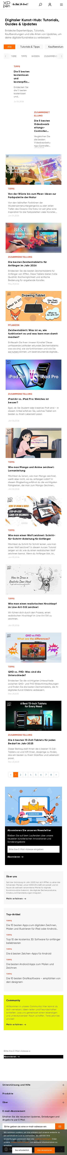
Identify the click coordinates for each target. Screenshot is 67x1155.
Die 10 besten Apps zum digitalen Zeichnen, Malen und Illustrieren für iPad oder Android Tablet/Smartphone (31, 927)
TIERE (13, 56)
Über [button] (5, 1102)
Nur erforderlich (22, 1150)
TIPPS (24, 56)
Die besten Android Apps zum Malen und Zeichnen (30, 966)
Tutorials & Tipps (30, 46)
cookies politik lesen (20, 1142)
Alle (9, 46)
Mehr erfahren (15, 899)
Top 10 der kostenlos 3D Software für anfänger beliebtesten (33, 941)
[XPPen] (16, 5)
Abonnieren (14, 857)
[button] (40, 5)
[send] (60, 1126)
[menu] (60, 4)
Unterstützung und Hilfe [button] (16, 1085)
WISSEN (35, 56)
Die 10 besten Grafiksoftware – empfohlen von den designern (33, 980)
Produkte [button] (7, 1094)
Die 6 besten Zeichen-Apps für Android (28, 953)
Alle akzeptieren (44, 1150)
